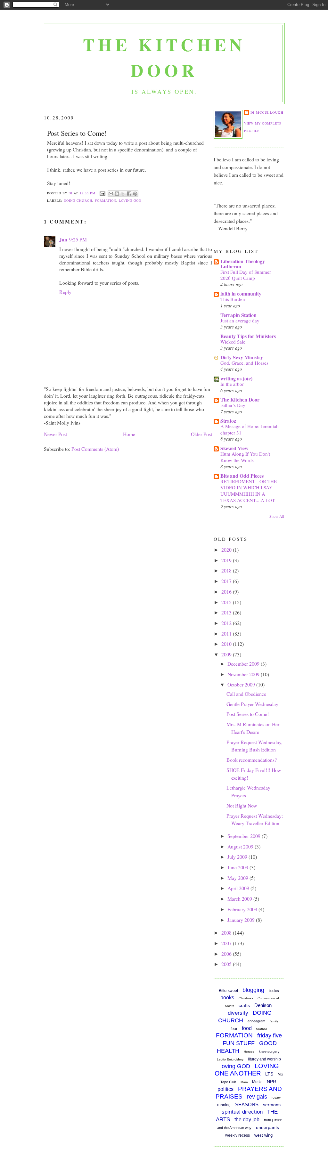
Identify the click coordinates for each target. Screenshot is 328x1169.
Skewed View (234, 448)
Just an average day (239, 320)
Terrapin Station (238, 315)
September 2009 (244, 835)
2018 (227, 570)
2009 (227, 654)
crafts (244, 1005)
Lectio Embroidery (230, 1059)
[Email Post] (102, 193)
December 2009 (244, 663)
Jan (63, 239)
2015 (227, 602)
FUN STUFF (239, 1043)
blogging (253, 990)
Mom (244, 1082)
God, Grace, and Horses (244, 363)
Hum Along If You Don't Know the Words (245, 457)
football (261, 1029)
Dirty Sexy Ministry (241, 357)
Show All (276, 516)
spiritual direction (242, 1112)
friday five (269, 1035)
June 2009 (238, 867)
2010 (227, 643)
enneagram (256, 1021)
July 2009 (238, 856)
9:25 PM (78, 239)
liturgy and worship (264, 1059)
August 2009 (241, 846)
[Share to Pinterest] (135, 194)
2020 (227, 549)
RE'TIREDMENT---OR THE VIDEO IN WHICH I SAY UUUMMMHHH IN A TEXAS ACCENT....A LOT (248, 490)
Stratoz (228, 420)
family (274, 1021)
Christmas (246, 998)
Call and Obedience (246, 693)
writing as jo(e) (236, 378)
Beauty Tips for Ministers (248, 336)
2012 (227, 623)
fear (234, 1029)
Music (257, 1082)
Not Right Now (241, 805)
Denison (263, 1005)
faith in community (240, 293)
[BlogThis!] (117, 194)
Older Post (201, 434)
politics (225, 1089)
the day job (246, 1119)
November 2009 (244, 674)
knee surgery (269, 1051)
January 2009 (241, 919)
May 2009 (238, 877)
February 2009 (242, 909)
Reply (65, 291)
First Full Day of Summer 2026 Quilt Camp (245, 275)
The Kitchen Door (164, 57)
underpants (267, 1127)
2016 (227, 591)
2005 (227, 964)
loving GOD (130, 200)
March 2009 (240, 898)
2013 (227, 612)
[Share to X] (123, 194)
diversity (238, 1013)
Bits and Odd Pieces (242, 475)
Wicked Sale (232, 341)
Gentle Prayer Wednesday (252, 704)
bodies (274, 991)
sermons (272, 1104)
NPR (271, 1081)
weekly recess (237, 1135)
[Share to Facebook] (129, 194)
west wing (263, 1135)
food (247, 1028)
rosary (276, 1097)
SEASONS (246, 1104)
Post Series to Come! (247, 713)
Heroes (249, 1051)
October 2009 (241, 684)
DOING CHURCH (78, 200)
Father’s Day (232, 405)
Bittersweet (228, 990)
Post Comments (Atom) (95, 448)
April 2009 (238, 888)
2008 (227, 932)
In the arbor (232, 384)
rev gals (257, 1096)
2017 (227, 581)
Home (129, 434)
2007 (227, 943)
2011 (227, 633)
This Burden (232, 299)
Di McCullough (266, 112)
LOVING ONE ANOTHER (247, 1069)
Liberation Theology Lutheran (242, 263)
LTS (269, 1073)
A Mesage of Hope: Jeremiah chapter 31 (249, 429)
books (227, 997)
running (224, 1105)
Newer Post (55, 434)
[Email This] (111, 194)
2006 (227, 953)
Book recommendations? (251, 759)
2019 (227, 560)
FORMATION (105, 200)
